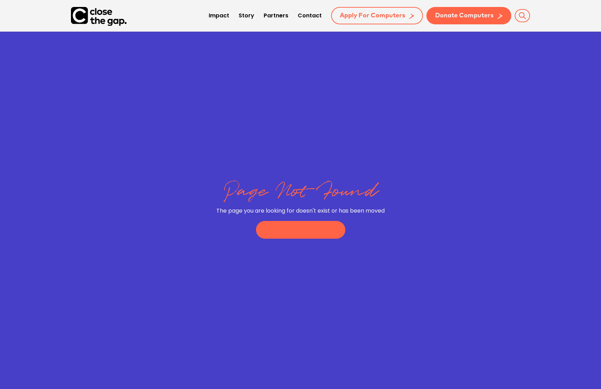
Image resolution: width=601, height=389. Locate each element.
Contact (310, 15)
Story (246, 15)
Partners (276, 15)
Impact (219, 15)
